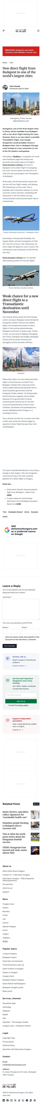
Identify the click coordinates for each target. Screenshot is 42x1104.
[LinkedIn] (4, 1100)
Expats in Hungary (10, 972)
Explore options (18, 665)
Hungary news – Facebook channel (17, 1026)
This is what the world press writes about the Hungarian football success (14, 838)
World (5, 930)
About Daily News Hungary (14, 871)
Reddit (5, 1014)
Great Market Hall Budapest (14, 983)
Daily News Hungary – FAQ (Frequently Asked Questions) (18, 879)
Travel (5, 915)
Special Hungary (9, 926)
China (26, 512)
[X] (15, 1100)
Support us (17, 730)
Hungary (34, 512)
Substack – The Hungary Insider (15, 1022)
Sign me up (21, 701)
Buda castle (7, 991)
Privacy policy (8, 1042)
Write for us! (7, 888)
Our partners (8, 884)
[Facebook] (7, 1100)
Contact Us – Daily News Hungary (16, 875)
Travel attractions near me (13, 965)
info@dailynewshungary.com (14, 1064)
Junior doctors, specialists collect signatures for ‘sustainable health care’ (16, 815)
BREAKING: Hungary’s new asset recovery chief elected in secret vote (20, 51)
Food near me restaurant (13, 961)
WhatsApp (7, 1007)
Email (25, 627)
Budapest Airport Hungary (13, 980)
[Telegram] (27, 1100)
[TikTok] (19, 1100)
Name (6, 627)
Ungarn (6, 934)
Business (6, 911)
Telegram (6, 1011)
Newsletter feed (9, 1003)
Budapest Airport (16, 512)
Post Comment (9, 646)
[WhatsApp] (23, 1100)
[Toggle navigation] (4, 30)
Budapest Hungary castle (13, 987)
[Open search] (38, 31)
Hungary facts (8, 976)
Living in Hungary (10, 954)
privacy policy (23, 705)
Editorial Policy (9, 1045)
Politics (5, 908)
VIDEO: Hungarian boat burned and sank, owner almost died (15, 850)
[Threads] (35, 1100)
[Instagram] (11, 1100)
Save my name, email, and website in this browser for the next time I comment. (22, 638)
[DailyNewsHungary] (21, 30)
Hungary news (8, 904)
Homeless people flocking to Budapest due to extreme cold (16, 826)
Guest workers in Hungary (13, 969)
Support (6, 892)
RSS (4, 1018)
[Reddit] (31, 1100)
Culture (5, 923)
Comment (7, 597)
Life (4, 919)
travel (5, 516)
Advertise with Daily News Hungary (17, 1049)
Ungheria (6, 938)
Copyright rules (9, 1038)
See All (36, 804)
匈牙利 (5, 941)
